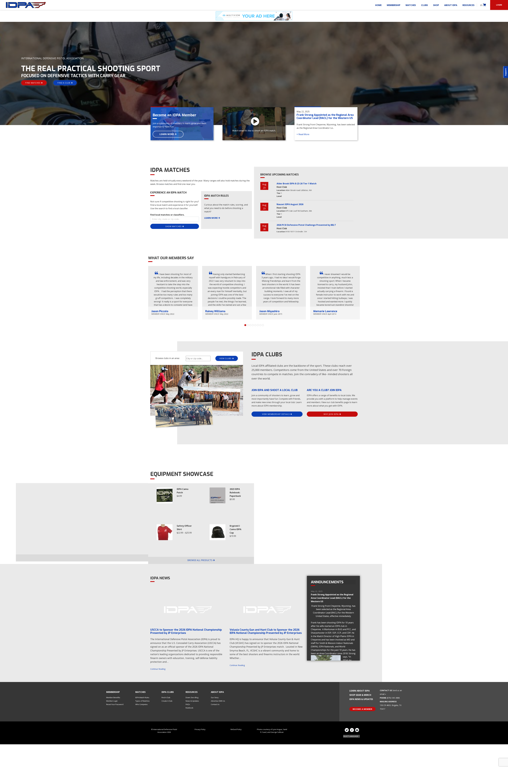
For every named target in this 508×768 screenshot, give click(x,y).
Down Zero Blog (192, 697)
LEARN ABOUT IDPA (359, 690)
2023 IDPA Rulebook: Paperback (235, 492)
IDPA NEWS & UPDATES (361, 699)
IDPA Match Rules (142, 697)
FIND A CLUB (64, 83)
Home (378, 5)
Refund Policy (236, 729)
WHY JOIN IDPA (331, 414)
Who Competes (141, 704)
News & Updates (192, 701)
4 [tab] (253, 325)
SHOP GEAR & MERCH (360, 695)
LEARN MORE (167, 134)
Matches (411, 5)
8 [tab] (263, 325)
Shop (436, 5)
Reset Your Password (114, 704)
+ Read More (303, 134)
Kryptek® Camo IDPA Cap (235, 529)
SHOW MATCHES (173, 226)
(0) (481, 5)
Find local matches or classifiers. (167, 214)
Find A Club (166, 697)
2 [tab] (248, 325)
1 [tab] (245, 325)
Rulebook (189, 708)
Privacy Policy (200, 729)
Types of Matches (142, 701)
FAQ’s (188, 704)
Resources (468, 5)
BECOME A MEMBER (362, 709)
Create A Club (167, 701)
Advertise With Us (218, 701)
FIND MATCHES (33, 83)
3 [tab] (250, 325)
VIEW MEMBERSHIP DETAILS (276, 414)
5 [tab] (255, 325)
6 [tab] (258, 325)
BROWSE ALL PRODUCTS (200, 560)
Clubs (424, 5)
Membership (393, 5)
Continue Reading (157, 669)
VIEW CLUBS (225, 358)
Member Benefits (113, 697)
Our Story (215, 697)
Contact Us (215, 704)
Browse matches (164, 184)
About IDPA (450, 5)
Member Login (112, 701)
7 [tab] (260, 325)
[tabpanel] (173, 293)
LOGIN (499, 5)
